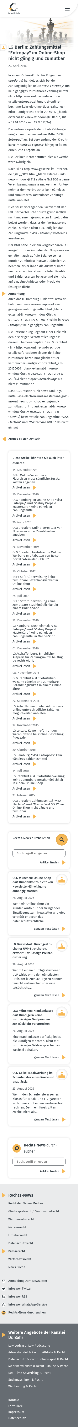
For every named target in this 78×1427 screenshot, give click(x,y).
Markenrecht (17, 1227)
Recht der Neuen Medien (25, 1203)
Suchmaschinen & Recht (25, 1379)
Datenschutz (17, 1418)
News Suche (16, 1267)
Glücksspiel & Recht (54, 1359)
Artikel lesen (21, 487)
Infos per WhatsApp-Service (27, 1304)
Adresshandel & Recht (24, 1352)
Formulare (15, 1406)
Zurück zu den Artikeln (24, 439)
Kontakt (13, 1400)
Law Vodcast (17, 1345)
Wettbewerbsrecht (21, 1219)
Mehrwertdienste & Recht (26, 1366)
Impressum (16, 1412)
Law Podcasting (39, 1345)
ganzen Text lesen (46, 929)
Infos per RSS (17, 1296)
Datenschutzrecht (20, 1243)
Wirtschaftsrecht (19, 1259)
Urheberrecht (17, 1235)
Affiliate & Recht (53, 1352)
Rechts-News (20, 1195)
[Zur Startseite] (14, 8)
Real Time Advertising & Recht (29, 1373)
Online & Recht (57, 1366)
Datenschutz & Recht (23, 1359)
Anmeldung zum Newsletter (27, 1281)
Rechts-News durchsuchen (27, 1312)
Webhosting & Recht (22, 1386)
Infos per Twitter (20, 1288)
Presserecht (16, 1251)
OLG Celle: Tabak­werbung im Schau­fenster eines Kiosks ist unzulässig (33, 1077)
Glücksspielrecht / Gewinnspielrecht (33, 1211)
